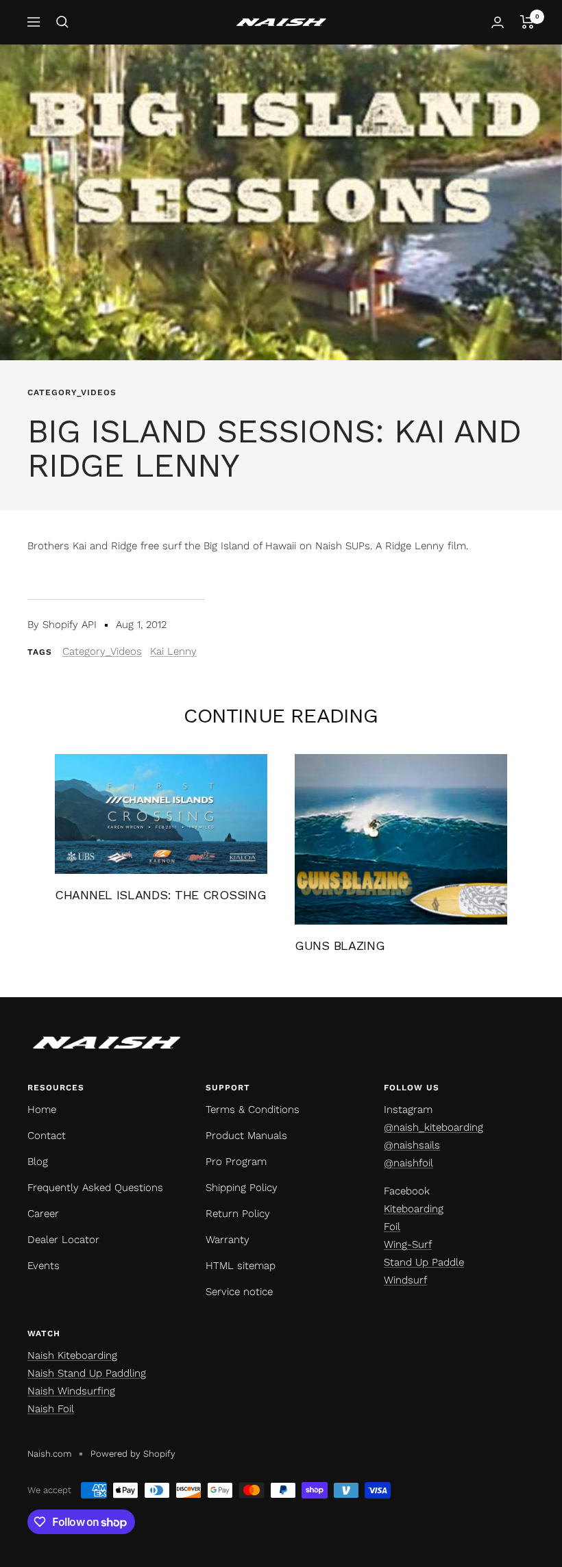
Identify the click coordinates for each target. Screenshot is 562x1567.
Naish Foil (50, 1409)
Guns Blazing (339, 945)
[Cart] (527, 22)
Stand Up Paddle (424, 1262)
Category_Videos (72, 392)
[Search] (62, 22)
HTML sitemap (241, 1265)
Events (43, 1265)
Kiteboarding (413, 1209)
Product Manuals (246, 1135)
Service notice (239, 1292)
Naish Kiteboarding (72, 1355)
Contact (46, 1135)
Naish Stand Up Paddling (86, 1373)
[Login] (497, 22)
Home (41, 1109)
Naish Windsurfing (71, 1391)
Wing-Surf (408, 1244)
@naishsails (412, 1145)
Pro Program (236, 1161)
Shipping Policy (242, 1187)
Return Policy (238, 1213)
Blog (37, 1161)
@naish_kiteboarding (433, 1127)
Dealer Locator (63, 1239)
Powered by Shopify (132, 1454)
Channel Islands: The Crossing (160, 895)
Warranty (227, 1239)
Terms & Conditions (253, 1109)
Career (43, 1213)
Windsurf (405, 1280)
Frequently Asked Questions (95, 1187)
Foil (392, 1226)
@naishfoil (408, 1163)
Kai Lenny (173, 651)
